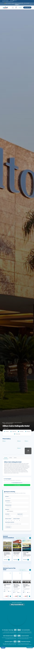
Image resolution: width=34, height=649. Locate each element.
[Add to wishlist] (10, 541)
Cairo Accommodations (18, 422)
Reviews (15, 457)
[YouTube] (13, 0)
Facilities (10, 457)
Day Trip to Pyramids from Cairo (26, 586)
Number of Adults (8, 518)
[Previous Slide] (28, 538)
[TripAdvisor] (14, 0)
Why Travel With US (17, 604)
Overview (5, 457)
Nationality (7, 509)
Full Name (7, 496)
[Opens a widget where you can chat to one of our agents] (3, 648)
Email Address (7, 500)
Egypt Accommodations (10, 422)
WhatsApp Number (8, 505)
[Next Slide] (30, 538)
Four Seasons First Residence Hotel (7, 554)
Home (4, 422)
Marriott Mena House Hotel (17, 553)
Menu (21, 7)
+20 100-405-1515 (5, 0)
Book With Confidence (17, 602)
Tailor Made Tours (27, 7)
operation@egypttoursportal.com (8, 1)
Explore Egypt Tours (22, 569)
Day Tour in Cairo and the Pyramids (16, 586)
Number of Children (16, 518)
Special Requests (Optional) (9, 522)
